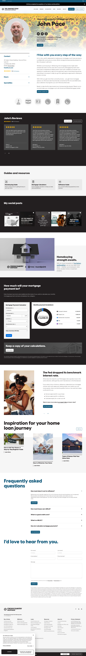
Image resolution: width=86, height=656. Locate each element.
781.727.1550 (11, 65)
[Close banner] (33, 635)
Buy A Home (36, 9)
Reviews (16, 71)
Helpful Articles (47, 622)
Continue (9, 651)
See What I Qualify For (50, 45)
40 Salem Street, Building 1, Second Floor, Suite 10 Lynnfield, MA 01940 (15, 62)
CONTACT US (34, 583)
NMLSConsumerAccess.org (49, 631)
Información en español (62, 634)
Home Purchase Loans (8, 627)
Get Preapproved (35, 532)
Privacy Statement (7, 645)
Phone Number (61, 556)
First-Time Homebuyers (8, 626)
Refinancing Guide (20, 621)
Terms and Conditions (75, 630)
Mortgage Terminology (48, 626)
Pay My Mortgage (47, 629)
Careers (59, 622)
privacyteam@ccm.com (54, 595)
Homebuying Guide (7, 621)
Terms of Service (56, 580)
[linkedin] (42, 33)
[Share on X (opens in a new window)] (15, 225)
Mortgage (4, 1)
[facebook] (38, 33)
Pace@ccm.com (8, 67)
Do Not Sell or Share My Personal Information (26, 652)
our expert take (62, 402)
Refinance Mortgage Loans (22, 624)
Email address (34, 556)
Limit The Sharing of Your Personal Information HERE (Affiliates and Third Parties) (76, 622)
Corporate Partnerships (62, 621)
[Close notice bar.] (84, 4)
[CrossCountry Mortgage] (10, 9)
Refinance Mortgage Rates (22, 622)
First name (33, 550)
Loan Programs (34, 627)
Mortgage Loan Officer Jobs (63, 624)
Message (33, 562)
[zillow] (46, 33)
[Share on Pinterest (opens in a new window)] (17, 225)
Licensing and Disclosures (76, 629)
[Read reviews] (7, 71)
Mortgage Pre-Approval (8, 624)
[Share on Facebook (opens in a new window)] (13, 225)
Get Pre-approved (48, 406)
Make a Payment (79, 9)
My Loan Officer (48, 9)
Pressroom (60, 629)
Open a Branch (60, 627)
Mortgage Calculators (48, 621)
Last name (60, 550)
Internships (60, 626)
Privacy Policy (50, 580)
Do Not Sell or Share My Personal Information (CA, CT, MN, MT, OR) (76, 626)
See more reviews (77, 121)
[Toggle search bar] (83, 1)
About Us (64, 9)
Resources (59, 9)
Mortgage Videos (47, 627)
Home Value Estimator (48, 624)
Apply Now (71, 9)
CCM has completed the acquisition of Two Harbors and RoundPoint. (43, 4)
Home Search (9, 1)
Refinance (41, 9)
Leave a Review (68, 121)
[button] (16, 56)
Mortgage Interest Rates (8, 622)
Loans (54, 9)
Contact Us (60, 631)
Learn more (34, 502)
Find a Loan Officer (61, 632)
